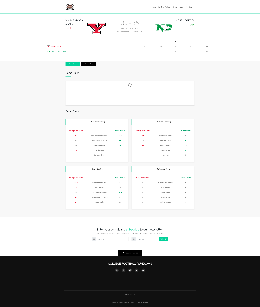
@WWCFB (135, 253)
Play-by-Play (89, 64)
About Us (189, 7)
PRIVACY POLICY (130, 294)
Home (154, 7)
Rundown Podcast (164, 7)
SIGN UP (163, 239)
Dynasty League (178, 7)
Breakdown (73, 64)
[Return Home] (70, 7)
